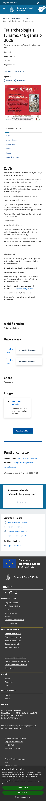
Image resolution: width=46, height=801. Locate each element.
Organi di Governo (11, 602)
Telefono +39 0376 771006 (27, 458)
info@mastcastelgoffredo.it (23, 288)
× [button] (43, 768)
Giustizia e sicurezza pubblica (15, 657)
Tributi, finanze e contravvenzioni (17, 661)
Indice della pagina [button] (13, 129)
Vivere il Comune (16, 18)
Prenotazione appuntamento (15, 738)
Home (5, 18)
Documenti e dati (11, 623)
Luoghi (7, 695)
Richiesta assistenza (12, 748)
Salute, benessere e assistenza (16, 664)
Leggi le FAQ (9, 745)
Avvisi (7, 685)
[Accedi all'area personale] (38, 2)
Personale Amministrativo (14, 619)
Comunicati (9, 682)
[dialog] (23, 783)
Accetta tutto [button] (23, 787)
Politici (7, 616)
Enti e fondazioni (11, 613)
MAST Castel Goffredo (17, 403)
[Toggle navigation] (4, 9)
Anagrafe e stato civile (13, 633)
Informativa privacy (12, 765)
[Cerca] (41, 9)
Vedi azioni (18, 71)
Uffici (7, 609)
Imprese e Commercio (13, 640)
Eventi (27, 18)
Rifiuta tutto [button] (23, 792)
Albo (6, 762)
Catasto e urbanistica (12, 644)
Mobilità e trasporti (12, 647)
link (3, 783)
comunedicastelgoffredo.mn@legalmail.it (20, 725)
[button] (23, 797)
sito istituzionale (10, 467)
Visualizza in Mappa (23, 431)
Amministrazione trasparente (15, 759)
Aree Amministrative (12, 606)
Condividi (8, 71)
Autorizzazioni (10, 668)
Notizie (7, 678)
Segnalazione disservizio (14, 741)
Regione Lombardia (10, 2)
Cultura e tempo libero (13, 637)
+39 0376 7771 (20, 728)
